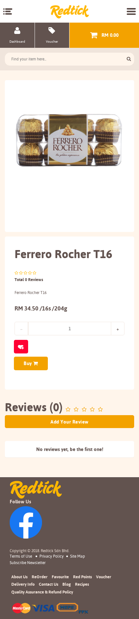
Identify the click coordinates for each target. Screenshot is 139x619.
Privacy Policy (51, 556)
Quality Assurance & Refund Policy (42, 591)
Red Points (82, 576)
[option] (69, 141)
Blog (66, 584)
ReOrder (40, 576)
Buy (28, 363)
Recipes (82, 584)
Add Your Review (69, 422)
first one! (94, 449)
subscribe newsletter (28, 563)
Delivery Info (23, 584)
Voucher (103, 576)
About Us (19, 576)
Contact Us (48, 584)
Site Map (77, 556)
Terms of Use (21, 556)
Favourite (60, 576)
